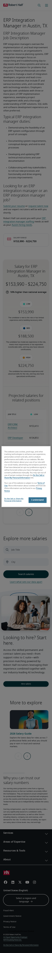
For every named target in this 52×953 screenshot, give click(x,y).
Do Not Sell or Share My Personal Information (13, 500)
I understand (37, 500)
